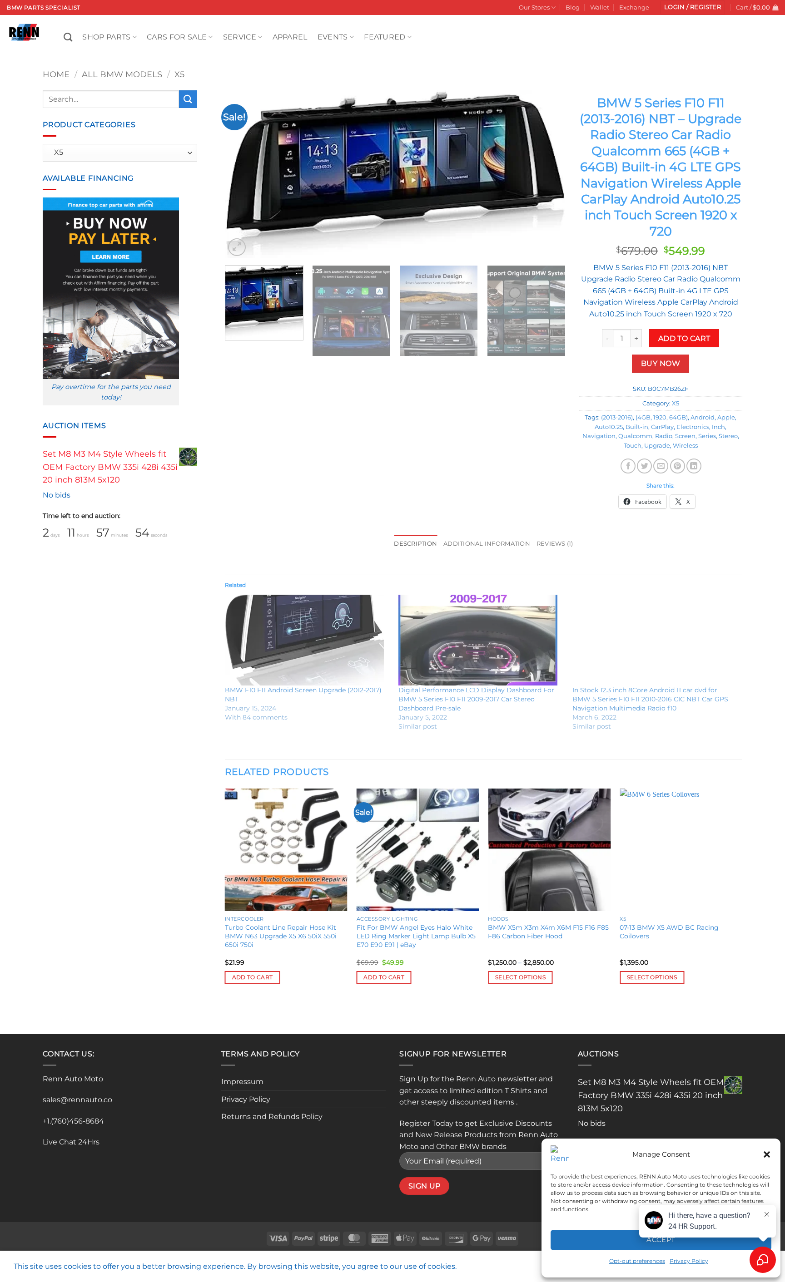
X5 (179, 74)
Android (703, 417)
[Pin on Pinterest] (677, 466)
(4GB (643, 417)
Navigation (599, 436)
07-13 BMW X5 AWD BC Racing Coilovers (669, 931)
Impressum (242, 1081)
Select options (520, 977)
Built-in (637, 427)
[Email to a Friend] (660, 466)
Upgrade (657, 445)
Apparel (290, 37)
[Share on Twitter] (644, 466)
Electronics (692, 427)
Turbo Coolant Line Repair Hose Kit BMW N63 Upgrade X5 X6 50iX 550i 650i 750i (281, 935)
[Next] (547, 174)
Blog (573, 7)
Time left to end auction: (81, 516)
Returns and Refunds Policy (272, 1116)
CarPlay (662, 427)
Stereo (728, 436)
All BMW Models (122, 74)
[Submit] (188, 99)
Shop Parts (106, 37)
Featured (385, 37)
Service (239, 37)
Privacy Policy (245, 1099)
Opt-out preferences (637, 1260)
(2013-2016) (617, 417)
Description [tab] (415, 543)
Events (333, 37)
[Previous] (243, 174)
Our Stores (534, 7)
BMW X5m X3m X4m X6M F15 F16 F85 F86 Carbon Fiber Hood (548, 931)
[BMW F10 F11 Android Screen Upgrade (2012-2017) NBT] (307, 640)
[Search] (68, 37)
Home (56, 74)
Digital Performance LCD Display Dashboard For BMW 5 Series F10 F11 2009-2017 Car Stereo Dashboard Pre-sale (476, 699)
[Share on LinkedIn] (693, 466)
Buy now (660, 363)
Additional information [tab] (486, 543)
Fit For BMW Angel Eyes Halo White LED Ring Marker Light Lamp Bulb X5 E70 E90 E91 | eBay (416, 935)
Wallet (599, 7)
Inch (718, 427)
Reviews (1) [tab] (555, 543)
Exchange (634, 7)
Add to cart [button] (252, 977)
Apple (726, 417)
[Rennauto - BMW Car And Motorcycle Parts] (28, 32)
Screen (685, 436)
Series (707, 436)
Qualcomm (635, 436)
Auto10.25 (609, 427)
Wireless (685, 445)
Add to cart (684, 338)
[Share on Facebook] (628, 466)
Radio (663, 436)
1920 (659, 417)
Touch (632, 445)
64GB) (678, 417)
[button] (766, 1154)
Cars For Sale (177, 37)
